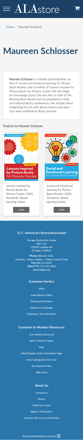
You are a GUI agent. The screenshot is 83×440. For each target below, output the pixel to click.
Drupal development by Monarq (40, 436)
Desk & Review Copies (41, 340)
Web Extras (42, 372)
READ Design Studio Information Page (41, 353)
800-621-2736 (45, 255)
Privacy (41, 398)
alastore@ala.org (41, 269)
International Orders (41, 295)
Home (10, 27)
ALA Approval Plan (42, 365)
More (21, 209)
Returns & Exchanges (41, 307)
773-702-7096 (48, 266)
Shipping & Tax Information (41, 313)
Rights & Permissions (41, 411)
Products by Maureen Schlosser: (23, 126)
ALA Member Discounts (41, 334)
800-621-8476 (44, 262)
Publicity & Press (41, 405)
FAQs (42, 288)
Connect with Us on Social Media (41, 417)
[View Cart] (77, 9)
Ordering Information (41, 301)
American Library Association (45, 233)
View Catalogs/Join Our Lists (41, 359)
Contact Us (42, 392)
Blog (41, 347)
